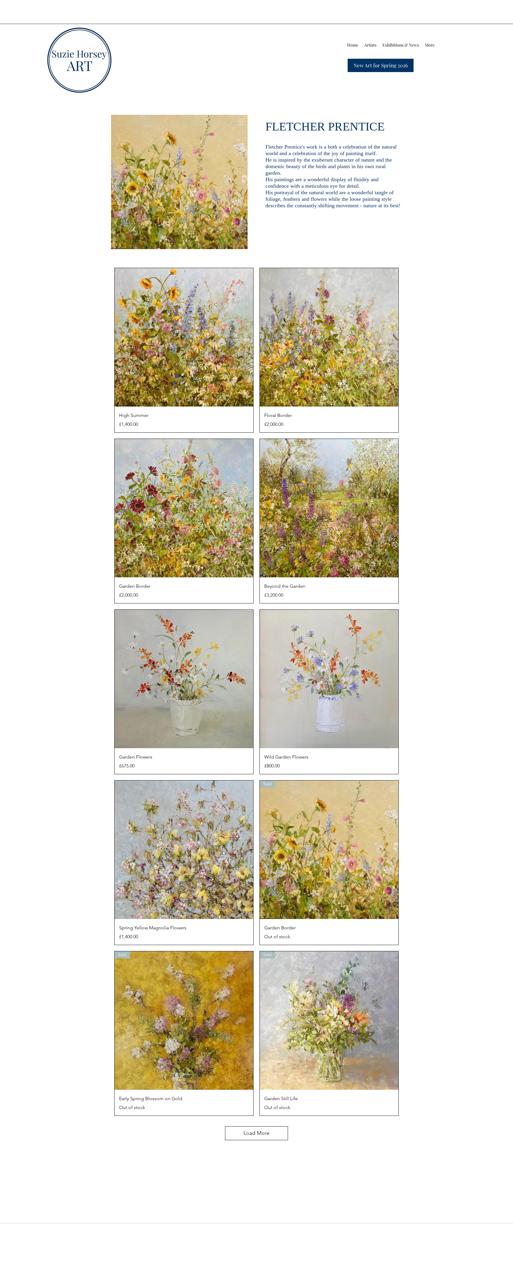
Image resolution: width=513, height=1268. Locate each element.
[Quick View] (184, 337)
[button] (370, 45)
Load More (256, 1133)
